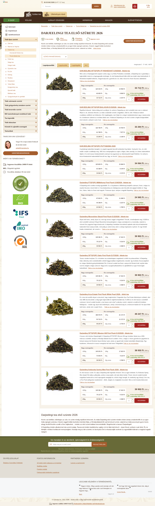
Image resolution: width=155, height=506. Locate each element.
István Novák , (121, 492)
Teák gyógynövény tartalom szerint (17, 105)
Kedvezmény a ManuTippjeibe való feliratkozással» (89, 504)
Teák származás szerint (13, 101)
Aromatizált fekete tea (16, 53)
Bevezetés (44, 26)
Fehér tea (10, 59)
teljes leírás (97, 48)
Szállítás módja (42, 466)
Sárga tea (11, 62)
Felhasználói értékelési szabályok (48, 472)
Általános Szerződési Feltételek (13, 463)
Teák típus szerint (11, 39)
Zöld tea (10, 43)
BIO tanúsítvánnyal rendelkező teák (18, 114)
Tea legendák (9, 118)
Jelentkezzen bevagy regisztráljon (119, 6)
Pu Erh (10, 71)
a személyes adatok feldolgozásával (101, 451)
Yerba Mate (11, 84)
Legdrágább (76, 65)
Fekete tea (11, 50)
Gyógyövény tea (13, 87)
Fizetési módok (42, 469)
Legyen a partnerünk (78, 463)
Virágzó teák (11, 65)
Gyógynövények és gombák (16, 96)
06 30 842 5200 (21, 145)
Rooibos (10, 78)
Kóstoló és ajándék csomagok (16, 127)
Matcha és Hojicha (13, 46)
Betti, (80, 494)
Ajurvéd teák (11, 90)
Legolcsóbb (63, 65)
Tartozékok (9, 131)
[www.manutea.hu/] (15, 2)
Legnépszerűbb (48, 65)
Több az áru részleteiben (87, 81)
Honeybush (11, 81)
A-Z (86, 65)
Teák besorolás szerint (13, 109)
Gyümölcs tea (12, 68)
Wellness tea (12, 93)
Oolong (10, 75)
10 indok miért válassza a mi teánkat (49, 463)
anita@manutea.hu (22, 148)
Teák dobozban (10, 122)
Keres (96, 6)
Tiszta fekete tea (15, 56)
